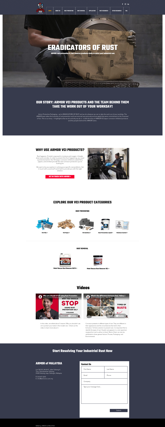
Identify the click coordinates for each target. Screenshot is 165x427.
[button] (92, 11)
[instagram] (125, 4)
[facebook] (122, 4)
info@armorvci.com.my (45, 379)
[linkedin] (128, 4)
